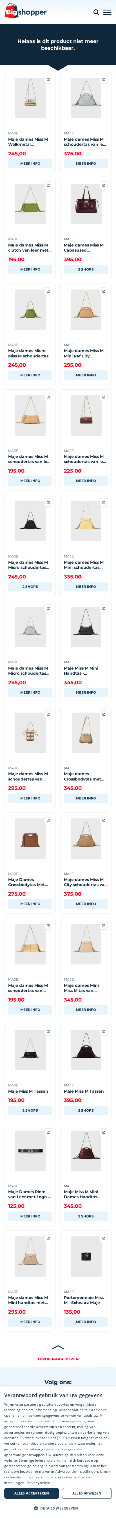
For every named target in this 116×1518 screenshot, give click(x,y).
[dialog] (58, 1452)
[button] (58, 1508)
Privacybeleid (38, 1483)
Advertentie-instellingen (76, 1471)
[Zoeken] (96, 12)
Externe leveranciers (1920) (43, 1438)
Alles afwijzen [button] (87, 1493)
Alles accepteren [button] (31, 1493)
